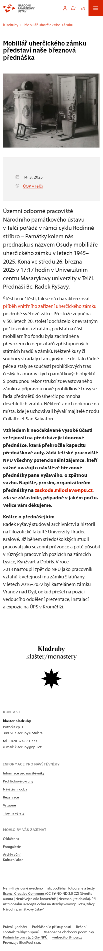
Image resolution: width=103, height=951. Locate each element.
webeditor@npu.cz (67, 937)
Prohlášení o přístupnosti (52, 926)
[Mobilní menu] (95, 8)
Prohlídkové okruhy (18, 781)
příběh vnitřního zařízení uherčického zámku (49, 306)
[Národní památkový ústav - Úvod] (19, 8)
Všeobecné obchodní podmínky (69, 931)
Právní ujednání (15, 926)
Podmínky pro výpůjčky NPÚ (25, 937)
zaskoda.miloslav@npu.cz (63, 490)
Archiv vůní (11, 854)
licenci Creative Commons (23, 893)
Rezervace (11, 797)
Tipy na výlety (13, 813)
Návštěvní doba (15, 789)
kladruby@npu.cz (28, 746)
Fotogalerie (12, 846)
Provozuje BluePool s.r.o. (22, 942)
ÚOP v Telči (33, 186)
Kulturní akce (13, 859)
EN (82, 8)
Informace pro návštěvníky (23, 773)
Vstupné (9, 805)
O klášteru (11, 838)
